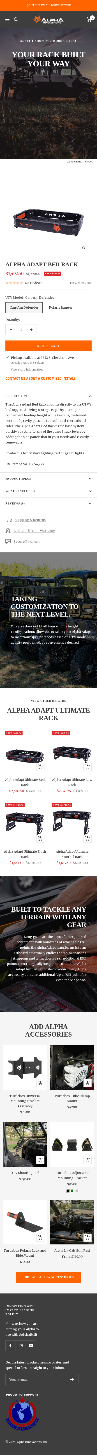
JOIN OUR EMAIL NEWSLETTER (49, 5)
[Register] (72, 1379)
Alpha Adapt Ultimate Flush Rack (25, 854)
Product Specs (18, 478)
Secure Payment (26, 542)
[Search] (16, 19)
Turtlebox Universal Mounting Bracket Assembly (25, 1101)
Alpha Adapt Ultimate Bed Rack (25, 782)
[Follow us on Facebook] (10, 1345)
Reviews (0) (15, 503)
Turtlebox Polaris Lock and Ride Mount (25, 1253)
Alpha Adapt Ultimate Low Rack (72, 782)
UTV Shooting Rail (25, 1173)
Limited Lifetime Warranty (34, 531)
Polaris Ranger (61, 307)
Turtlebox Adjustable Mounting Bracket (72, 1175)
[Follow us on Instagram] (21, 1345)
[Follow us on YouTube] (31, 1345)
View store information (27, 369)
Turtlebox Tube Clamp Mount (72, 1098)
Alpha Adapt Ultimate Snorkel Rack (72, 854)
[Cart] (89, 19)
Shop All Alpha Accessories (48, 1277)
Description (16, 396)
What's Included (20, 491)
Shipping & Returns (30, 520)
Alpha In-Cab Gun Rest (72, 1250)
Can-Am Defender (24, 307)
